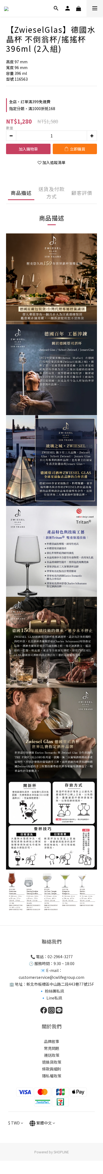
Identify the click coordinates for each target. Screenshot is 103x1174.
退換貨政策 (51, 1062)
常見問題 (51, 1048)
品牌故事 (51, 1041)
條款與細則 (51, 1069)
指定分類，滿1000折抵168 (32, 108)
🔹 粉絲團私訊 (51, 991)
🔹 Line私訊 (51, 998)
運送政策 (51, 1055)
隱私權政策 (51, 1075)
